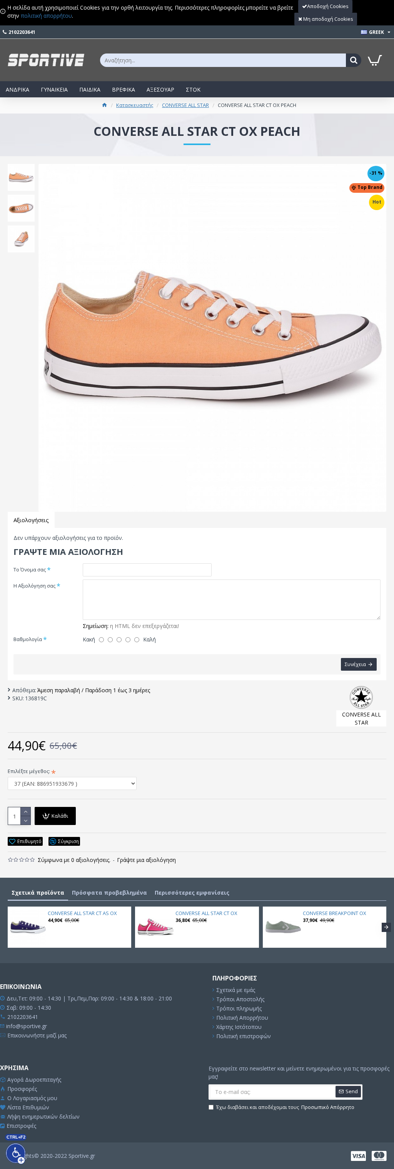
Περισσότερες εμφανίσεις (192, 892)
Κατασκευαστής (134, 105)
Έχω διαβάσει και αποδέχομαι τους (285, 1107)
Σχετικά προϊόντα (38, 892)
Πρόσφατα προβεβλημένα (109, 892)
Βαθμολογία (27, 639)
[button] (7, 927)
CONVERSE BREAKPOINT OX (334, 913)
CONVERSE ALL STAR (185, 105)
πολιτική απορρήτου (46, 15)
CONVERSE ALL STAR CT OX (206, 913)
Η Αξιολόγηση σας (34, 585)
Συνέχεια (355, 664)
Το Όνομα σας (29, 569)
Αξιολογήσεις (31, 520)
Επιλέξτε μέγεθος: (29, 771)
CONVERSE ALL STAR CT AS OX (82, 913)
